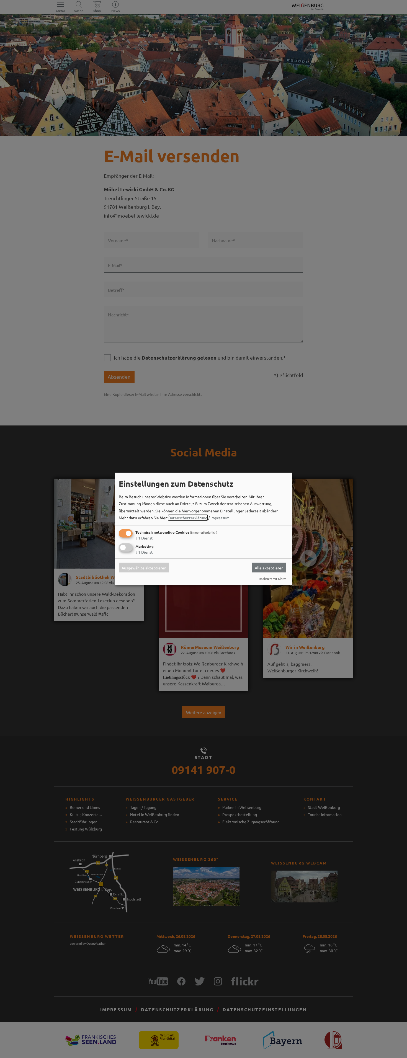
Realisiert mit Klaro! (272, 578)
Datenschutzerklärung (187, 517)
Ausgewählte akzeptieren (144, 567)
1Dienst (144, 537)
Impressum (220, 517)
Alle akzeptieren (269, 567)
